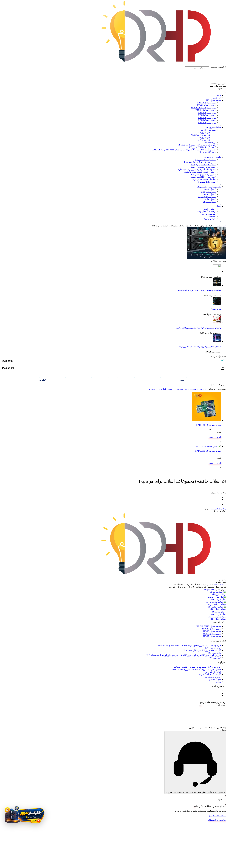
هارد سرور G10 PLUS (200, 135)
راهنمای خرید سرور (212, 157)
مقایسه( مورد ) (218, 509)
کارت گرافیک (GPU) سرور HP (202, 147)
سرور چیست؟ (216, 309)
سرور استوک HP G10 (211, 629)
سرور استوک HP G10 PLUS (203, 108)
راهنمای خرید (210, 209)
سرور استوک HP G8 (207, 115)
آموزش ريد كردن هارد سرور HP (196, 162)
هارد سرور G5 (204, 137)
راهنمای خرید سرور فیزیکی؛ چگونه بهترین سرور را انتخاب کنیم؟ (198, 328)
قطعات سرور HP (213, 127)
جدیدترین (179, 389)
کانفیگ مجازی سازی (207, 196)
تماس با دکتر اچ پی (213, 672)
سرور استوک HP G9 (207, 113)
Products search (216, 68)
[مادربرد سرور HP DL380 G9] (206, 420)
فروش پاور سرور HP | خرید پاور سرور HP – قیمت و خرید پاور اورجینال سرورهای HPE (183, 655)
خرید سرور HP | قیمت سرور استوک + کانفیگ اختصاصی (197, 667)
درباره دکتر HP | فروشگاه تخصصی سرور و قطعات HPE (196, 669)
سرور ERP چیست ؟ (207, 182)
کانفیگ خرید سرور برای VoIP (203, 164)
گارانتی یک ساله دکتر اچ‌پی (209, 674)
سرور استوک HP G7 (207, 117)
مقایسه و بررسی (208, 214)
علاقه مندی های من (217, 815)
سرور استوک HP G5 (207, 122)
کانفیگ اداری (210, 199)
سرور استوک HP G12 (206, 103)
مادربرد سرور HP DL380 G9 (208, 425)
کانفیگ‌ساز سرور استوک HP (209, 187)
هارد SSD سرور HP (207, 152)
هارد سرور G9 (204, 140)
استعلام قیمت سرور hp (205, 159)
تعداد (219, 432)
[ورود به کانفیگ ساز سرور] (24, 816)
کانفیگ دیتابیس (209, 194)
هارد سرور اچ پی (208, 130)
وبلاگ (218, 206)
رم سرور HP (210, 142)
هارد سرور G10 (203, 132)
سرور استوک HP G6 (207, 120)
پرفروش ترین (200, 389)
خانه (219, 95)
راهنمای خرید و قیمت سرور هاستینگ (200, 172)
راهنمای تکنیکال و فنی (206, 211)
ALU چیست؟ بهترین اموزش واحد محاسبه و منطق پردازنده (200, 347)
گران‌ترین (161, 389)
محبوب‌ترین (188, 389)
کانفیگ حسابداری (208, 192)
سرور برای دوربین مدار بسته (203, 174)
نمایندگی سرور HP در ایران (204, 179)
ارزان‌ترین (170, 389)
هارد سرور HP (214, 653)
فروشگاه (217, 98)
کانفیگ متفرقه (209, 201)
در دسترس (152, 389)
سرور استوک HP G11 (206, 105)
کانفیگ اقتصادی (209, 189)
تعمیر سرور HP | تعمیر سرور (203, 177)
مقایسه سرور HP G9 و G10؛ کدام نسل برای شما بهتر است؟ (199, 290)
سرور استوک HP (213, 100)
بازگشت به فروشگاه (217, 820)
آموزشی (212, 216)
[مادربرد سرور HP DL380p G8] (207, 446)
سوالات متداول (214, 679)
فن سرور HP (215, 658)
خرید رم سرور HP (213, 648)
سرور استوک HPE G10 (206, 110)
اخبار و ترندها (210, 219)
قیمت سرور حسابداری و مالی (203, 167)
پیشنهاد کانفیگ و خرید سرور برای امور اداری (196, 169)
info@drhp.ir (209, 589)
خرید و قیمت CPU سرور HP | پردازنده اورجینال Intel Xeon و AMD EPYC (184, 150)
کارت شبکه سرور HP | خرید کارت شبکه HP (197, 145)
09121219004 (220, 584)
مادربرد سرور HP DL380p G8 (208, 451)
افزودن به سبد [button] (214, 437)
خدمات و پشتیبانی (213, 677)
